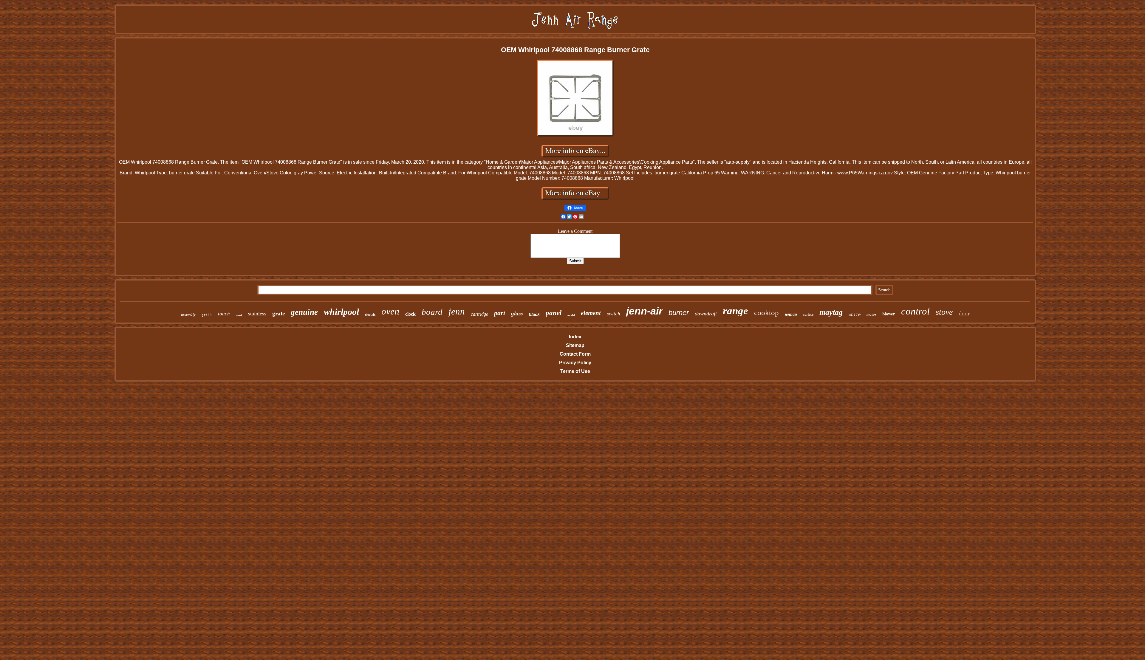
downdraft (706, 314)
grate (278, 313)
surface (808, 314)
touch (224, 314)
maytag (831, 312)
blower (888, 313)
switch (613, 314)
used (239, 315)
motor (871, 314)
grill (207, 315)
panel (553, 313)
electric (370, 314)
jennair (791, 314)
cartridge (479, 314)
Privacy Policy (575, 362)
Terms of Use (575, 371)
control (915, 311)
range (735, 311)
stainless (257, 314)
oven (390, 311)
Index (575, 336)
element (591, 313)
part (499, 313)
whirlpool (341, 312)
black (534, 314)
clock (410, 314)
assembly (188, 314)
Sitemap (575, 345)
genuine (304, 312)
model (571, 315)
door (964, 313)
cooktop (766, 313)
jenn (456, 311)
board (432, 312)
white (855, 314)
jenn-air (644, 311)
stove (944, 312)
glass (517, 313)
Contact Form (575, 354)
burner (679, 313)
